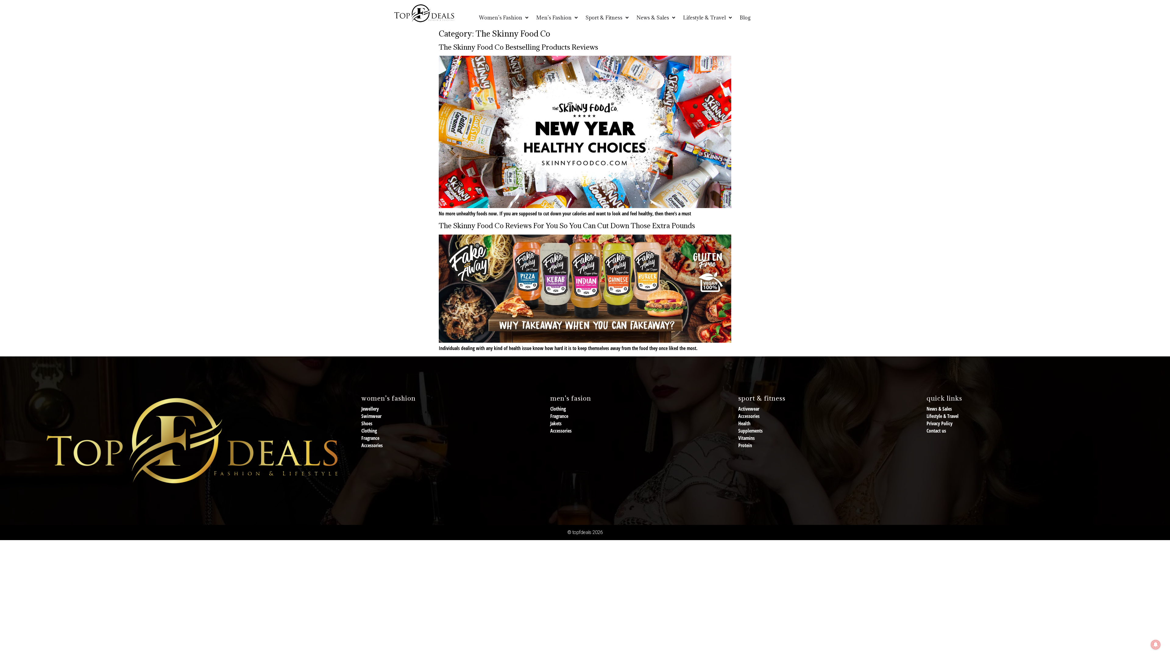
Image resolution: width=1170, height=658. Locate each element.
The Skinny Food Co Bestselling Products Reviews (518, 46)
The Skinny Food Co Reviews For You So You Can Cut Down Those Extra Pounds (567, 225)
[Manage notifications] (1156, 644)
